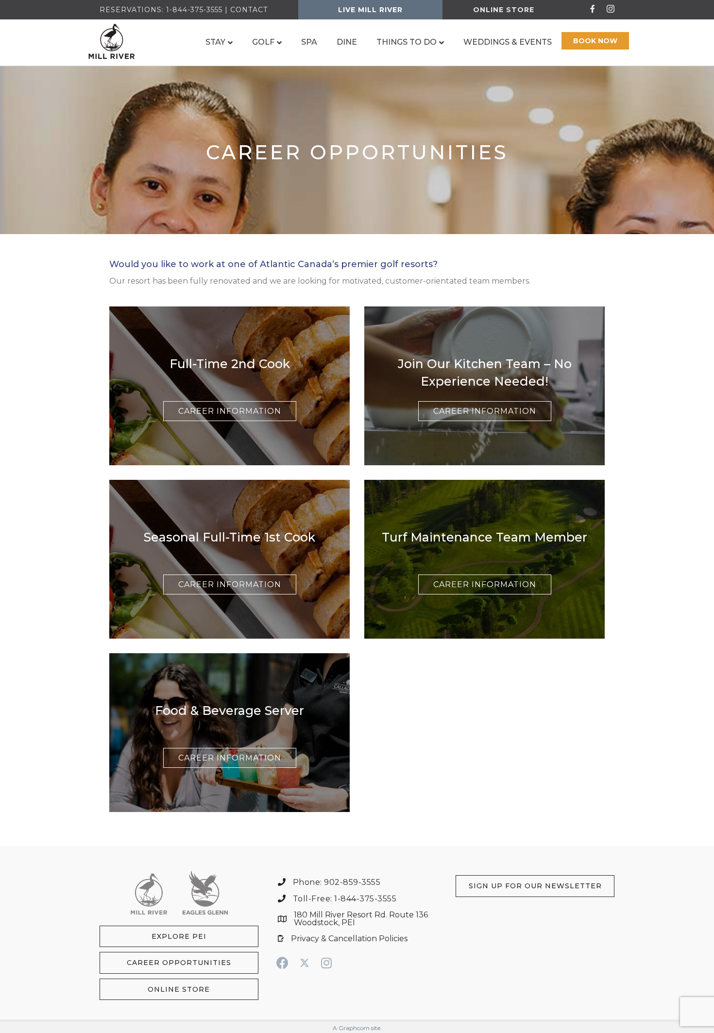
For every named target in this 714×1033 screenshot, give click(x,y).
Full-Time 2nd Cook (230, 363)
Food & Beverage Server (229, 710)
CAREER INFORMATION (229, 411)
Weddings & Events (507, 42)
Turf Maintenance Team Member (484, 537)
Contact (249, 9)
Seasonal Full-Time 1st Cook (229, 537)
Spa (309, 42)
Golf (263, 42)
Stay (215, 42)
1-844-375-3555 (194, 9)
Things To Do (406, 42)
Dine (347, 42)
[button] (179, 936)
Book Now (595, 40)
